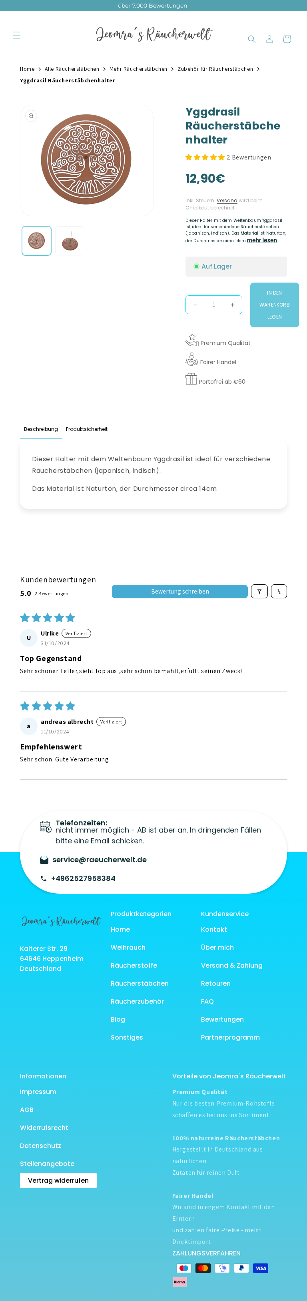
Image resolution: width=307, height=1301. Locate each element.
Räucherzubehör (137, 1001)
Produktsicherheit (87, 429)
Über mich (217, 947)
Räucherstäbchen (140, 983)
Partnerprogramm (230, 1037)
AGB (27, 1109)
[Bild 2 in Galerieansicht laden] (69, 240)
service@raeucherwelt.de (99, 860)
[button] (17, 35)
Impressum (38, 1091)
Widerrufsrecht (44, 1127)
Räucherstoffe (134, 965)
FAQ (207, 1001)
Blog (118, 1019)
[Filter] (259, 591)
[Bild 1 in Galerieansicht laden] (36, 240)
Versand (227, 200)
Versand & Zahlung (232, 965)
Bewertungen (222, 1019)
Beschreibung (41, 429)
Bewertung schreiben (180, 591)
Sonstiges (127, 1037)
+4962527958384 (83, 878)
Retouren (216, 983)
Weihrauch (128, 947)
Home (120, 929)
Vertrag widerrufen (58, 1180)
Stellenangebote (47, 1163)
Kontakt (214, 929)
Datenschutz (40, 1145)
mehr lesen (262, 240)
